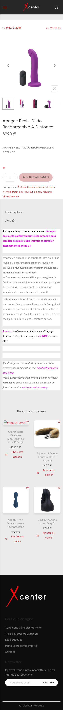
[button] (4, 168)
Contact (10, 652)
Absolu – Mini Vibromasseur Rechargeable (15, 523)
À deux (22, 187)
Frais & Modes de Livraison (21, 634)
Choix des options (17, 454)
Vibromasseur (11, 196)
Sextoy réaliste (43, 192)
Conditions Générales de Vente (23, 628)
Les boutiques (13, 640)
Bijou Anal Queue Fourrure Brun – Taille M (47, 457)
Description (14, 212)
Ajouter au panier (36, 177)
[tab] (31, 212)
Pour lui (28, 192)
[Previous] (8, 65)
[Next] (54, 65)
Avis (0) (10, 220)
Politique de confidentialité (21, 646)
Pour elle (17, 192)
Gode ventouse (36, 187)
